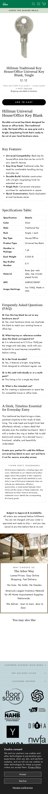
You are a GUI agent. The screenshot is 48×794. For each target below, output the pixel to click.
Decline (22, 780)
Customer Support (23, 681)
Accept (22, 774)
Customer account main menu (24, 665)
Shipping (14, 91)
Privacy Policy (34, 767)
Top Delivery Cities (24, 673)
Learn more (28, 88)
